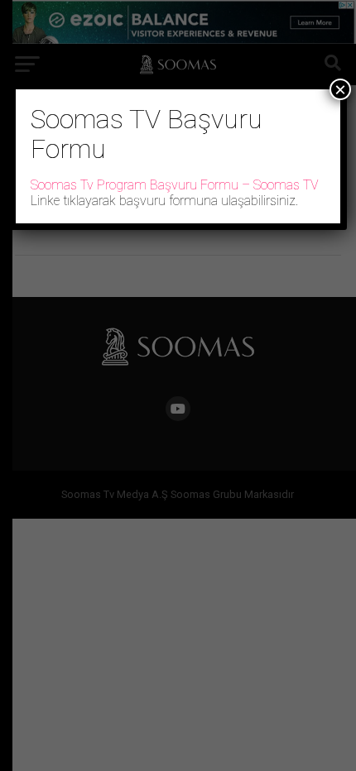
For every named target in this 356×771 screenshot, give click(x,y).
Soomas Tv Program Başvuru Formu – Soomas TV (175, 185)
